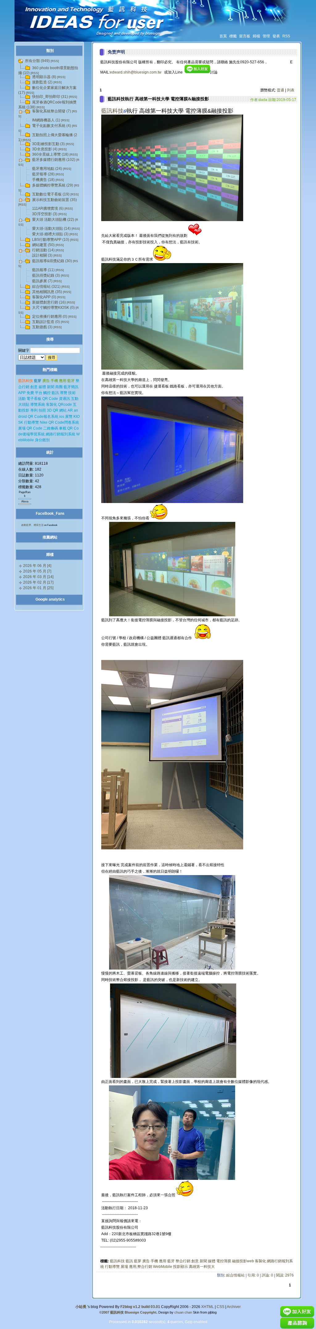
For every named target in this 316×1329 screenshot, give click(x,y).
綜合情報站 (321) (46, 286)
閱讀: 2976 (285, 1275)
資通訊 (64, 398)
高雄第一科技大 (202, 1266)
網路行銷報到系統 (60, 434)
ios (61, 416)
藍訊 (129, 1261)
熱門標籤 (50, 369)
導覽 (63, 393)
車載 (62, 428)
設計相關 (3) (42, 255)
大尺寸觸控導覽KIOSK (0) (53, 307)
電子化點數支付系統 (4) (51, 126)
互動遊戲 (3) (42, 327)
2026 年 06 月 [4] (37, 566)
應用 (162, 1261)
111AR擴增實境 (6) (48, 208)
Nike (44, 422)
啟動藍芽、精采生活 (32, 525)
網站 (63, 410)
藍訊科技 (112, 111)
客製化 (260, 1261)
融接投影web (243, 1261)
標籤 (233, 36)
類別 (50, 50)
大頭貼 (23, 404)
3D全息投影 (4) (44, 149)
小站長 (80, 1307)
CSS (220, 1307)
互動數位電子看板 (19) (50, 194)
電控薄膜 (223, 1261)
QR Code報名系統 (43, 416)
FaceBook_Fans (50, 513)
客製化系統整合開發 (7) (51, 111)
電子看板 (34, 398)
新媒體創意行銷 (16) (49, 302)
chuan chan (183, 1312)
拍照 (42, 410)
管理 (266, 36)
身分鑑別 (42, 440)
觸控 (47, 393)
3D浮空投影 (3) (44, 214)
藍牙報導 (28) (43, 174)
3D (49, 410)
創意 (195, 1261)
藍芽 (137, 1261)
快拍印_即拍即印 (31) (50, 96)
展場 (124, 1266)
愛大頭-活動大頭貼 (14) (51, 228)
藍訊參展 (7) (42, 281)
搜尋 (50, 339)
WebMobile (162, 1266)
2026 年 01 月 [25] (38, 588)
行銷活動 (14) (43, 250)
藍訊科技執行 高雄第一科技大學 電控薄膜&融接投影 (158, 99)
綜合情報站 (235, 1275)
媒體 (211, 1261)
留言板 (244, 36)
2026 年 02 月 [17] (38, 582)
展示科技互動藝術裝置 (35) (54, 200)
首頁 (223, 36)
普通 (280, 90)
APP (22, 393)
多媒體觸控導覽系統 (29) (52, 185)
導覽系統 (37, 404)
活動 (22, 398)
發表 (276, 36)
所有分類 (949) (37, 61)
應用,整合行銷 (140, 1266)
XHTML (207, 1307)
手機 (154, 1261)
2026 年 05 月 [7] (37, 571)
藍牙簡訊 (71, 387)
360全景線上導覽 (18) (50, 154)
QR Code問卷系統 (63, 422)
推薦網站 (50, 537)
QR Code (50, 398)
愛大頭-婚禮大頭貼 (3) (50, 234)
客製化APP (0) (44, 297)
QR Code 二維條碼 (42, 428)
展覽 (69, 416)
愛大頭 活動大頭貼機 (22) (53, 219)
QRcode (65, 404)
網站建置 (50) (43, 245)
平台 (38, 393)
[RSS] (55, 61)
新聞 (203, 1261)
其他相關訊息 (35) (47, 292)
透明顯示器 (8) (44, 77)
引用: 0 (253, 1275)
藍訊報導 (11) (43, 270)
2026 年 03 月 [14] (38, 577)
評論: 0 (267, 1275)
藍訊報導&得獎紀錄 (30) (52, 261)
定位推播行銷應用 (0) (49, 316)
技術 (72, 393)
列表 (290, 90)
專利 (34, 410)
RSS (286, 36)
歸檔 (256, 36)
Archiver (234, 1307)
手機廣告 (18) (43, 180)
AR (70, 410)
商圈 (59, 387)
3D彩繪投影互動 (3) (48, 144)
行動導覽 (112, 1266)
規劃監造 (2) (42, 82)
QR (55, 410)
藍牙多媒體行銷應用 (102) (53, 159)
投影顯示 (180, 1266)
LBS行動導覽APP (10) (50, 239)
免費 (30, 393)
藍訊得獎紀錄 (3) (46, 275)
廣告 (146, 1261)
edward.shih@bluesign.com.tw (135, 72)
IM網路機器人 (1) (46, 120)
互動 (74, 398)
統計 (50, 452)
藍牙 (171, 1261)
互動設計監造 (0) (46, 322)
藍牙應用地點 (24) (47, 168)
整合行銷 (183, 1261)
